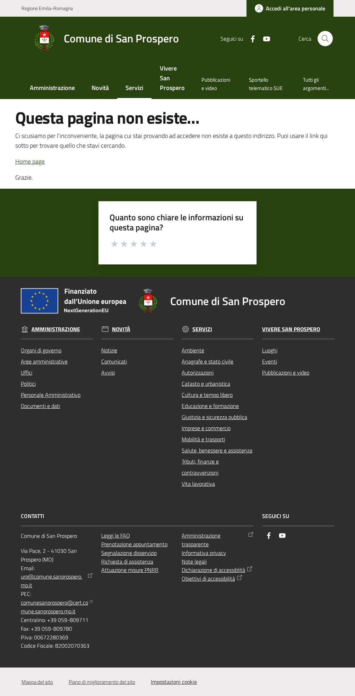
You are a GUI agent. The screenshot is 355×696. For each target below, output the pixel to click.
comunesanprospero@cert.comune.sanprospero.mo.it (54, 606)
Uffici (26, 372)
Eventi (269, 361)
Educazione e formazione (210, 406)
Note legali (194, 561)
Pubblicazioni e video (285, 372)
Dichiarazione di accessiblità (213, 570)
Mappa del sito (37, 682)
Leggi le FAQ (115, 535)
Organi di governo (41, 350)
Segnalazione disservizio (129, 553)
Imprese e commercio (206, 428)
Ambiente (193, 350)
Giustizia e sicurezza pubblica (214, 417)
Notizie (109, 350)
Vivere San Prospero (291, 329)
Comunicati (114, 361)
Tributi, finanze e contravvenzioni (200, 467)
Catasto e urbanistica (206, 383)
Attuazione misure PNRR (129, 570)
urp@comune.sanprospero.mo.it (51, 580)
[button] (325, 38)
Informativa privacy (204, 553)
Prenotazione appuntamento (134, 544)
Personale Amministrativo (50, 395)
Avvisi (108, 372)
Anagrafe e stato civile (207, 361)
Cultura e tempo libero (207, 395)
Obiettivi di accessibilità (208, 578)
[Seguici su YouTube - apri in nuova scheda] (264, 38)
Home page (30, 161)
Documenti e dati (40, 406)
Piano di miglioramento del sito (102, 682)
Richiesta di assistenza (127, 561)
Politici (28, 383)
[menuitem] (52, 88)
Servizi (202, 329)
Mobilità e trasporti (203, 439)
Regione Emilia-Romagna (47, 8)
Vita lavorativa (198, 484)
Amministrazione (56, 329)
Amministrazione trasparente (201, 539)
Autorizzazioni (198, 372)
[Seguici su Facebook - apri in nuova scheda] (250, 38)
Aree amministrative (44, 361)
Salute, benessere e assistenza (217, 450)
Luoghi (269, 350)
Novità (121, 329)
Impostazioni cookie (174, 682)
